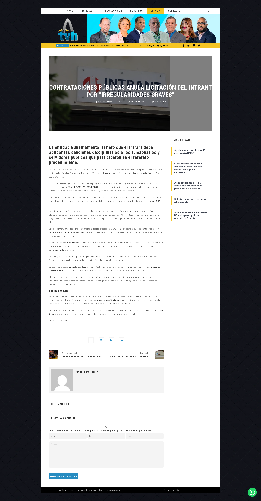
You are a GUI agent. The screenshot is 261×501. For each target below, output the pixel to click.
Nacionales (58, 45)
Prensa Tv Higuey (87, 372)
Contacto (174, 11)
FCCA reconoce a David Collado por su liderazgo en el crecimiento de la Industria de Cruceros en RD (95, 46)
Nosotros (136, 11)
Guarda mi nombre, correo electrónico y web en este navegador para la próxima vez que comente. (101, 430)
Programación (113, 11)
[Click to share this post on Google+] (111, 340)
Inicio (69, 11)
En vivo (155, 11)
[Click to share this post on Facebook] (91, 340)
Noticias (86, 11)
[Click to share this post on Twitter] (101, 340)
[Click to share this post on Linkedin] (121, 340)
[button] (252, 492)
